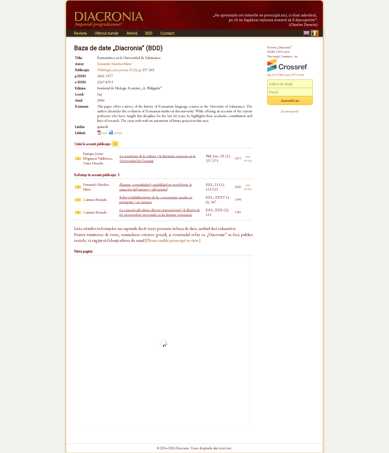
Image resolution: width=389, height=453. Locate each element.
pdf (105, 132)
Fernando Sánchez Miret (114, 63)
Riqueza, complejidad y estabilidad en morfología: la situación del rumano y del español (155, 187)
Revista (80, 33)
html (118, 132)
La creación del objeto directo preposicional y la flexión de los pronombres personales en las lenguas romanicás (159, 212)
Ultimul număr (107, 33)
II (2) (133, 69)
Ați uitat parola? (290, 111)
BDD (148, 33)
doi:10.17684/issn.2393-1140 (285, 74)
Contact (167, 33)
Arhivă (131, 33)
